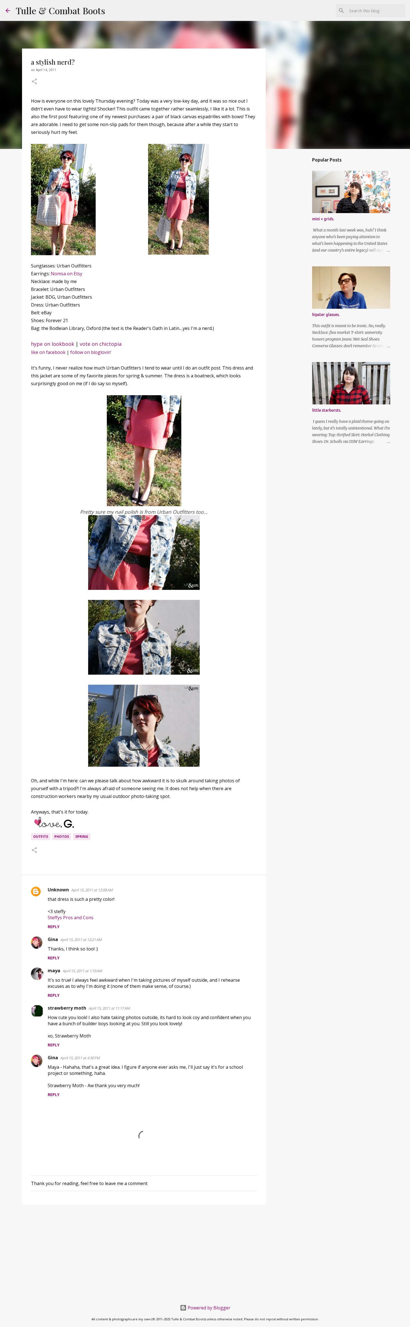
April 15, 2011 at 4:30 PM (80, 1057)
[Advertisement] (144, 1252)
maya (54, 970)
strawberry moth (67, 1008)
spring (81, 836)
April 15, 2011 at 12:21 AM (81, 939)
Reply (53, 926)
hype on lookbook (52, 344)
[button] (34, 82)
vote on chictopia (101, 344)
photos (61, 836)
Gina (53, 939)
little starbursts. (326, 410)
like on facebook (48, 352)
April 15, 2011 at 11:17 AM (109, 1008)
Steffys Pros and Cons (70, 918)
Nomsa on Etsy (66, 274)
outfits (40, 836)
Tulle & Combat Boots (60, 10)
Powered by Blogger (208, 1308)
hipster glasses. (326, 314)
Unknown (58, 890)
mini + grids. (323, 219)
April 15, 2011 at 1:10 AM (82, 970)
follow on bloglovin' (91, 352)
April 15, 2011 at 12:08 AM (92, 889)
